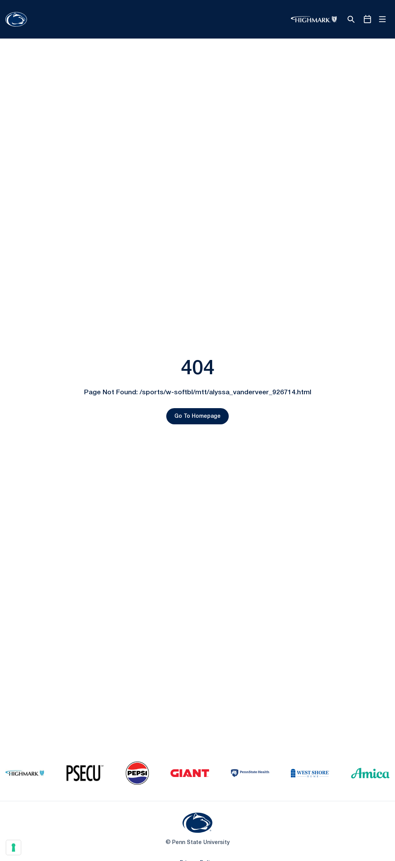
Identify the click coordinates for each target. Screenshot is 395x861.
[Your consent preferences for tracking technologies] (13, 847)
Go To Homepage (197, 416)
